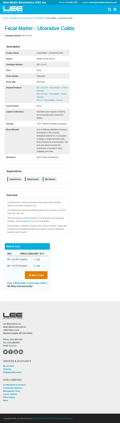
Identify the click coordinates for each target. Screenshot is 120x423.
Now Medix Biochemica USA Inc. (25, 2)
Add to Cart (37, 275)
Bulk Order (20, 283)
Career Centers (10, 394)
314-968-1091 (72, 2)
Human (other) (26, 18)
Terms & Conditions (54, 418)
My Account (8, 366)
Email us (13, 345)
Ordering (7, 369)
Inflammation (33, 179)
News (5, 400)
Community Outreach (12, 387)
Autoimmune (15, 179)
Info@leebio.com (28, 221)
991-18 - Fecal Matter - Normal (50, 100)
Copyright (68, 418)
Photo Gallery (9, 397)
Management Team (11, 391)
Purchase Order (38, 283)
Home (5, 18)
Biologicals (14, 18)
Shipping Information (12, 372)
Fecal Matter (39, 18)
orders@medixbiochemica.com (103, 2)
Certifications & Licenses (14, 384)
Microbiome (50, 179)
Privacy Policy (39, 418)
